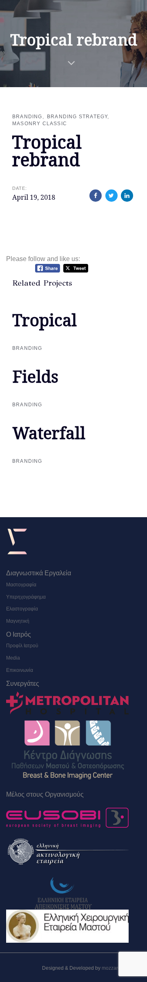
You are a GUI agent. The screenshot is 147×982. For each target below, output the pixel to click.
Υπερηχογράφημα (26, 597)
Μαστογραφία (21, 585)
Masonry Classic (39, 123)
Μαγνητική (17, 621)
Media (13, 658)
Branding (27, 116)
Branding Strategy (77, 116)
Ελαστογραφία (22, 609)
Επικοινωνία (19, 670)
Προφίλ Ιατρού (22, 646)
